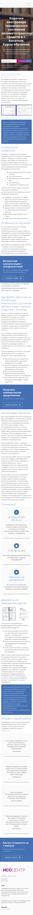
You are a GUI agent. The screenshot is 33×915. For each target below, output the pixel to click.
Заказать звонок (11, 405)
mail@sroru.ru (6, 731)
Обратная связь (5, 909)
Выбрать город (12, 876)
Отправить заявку (11, 278)
